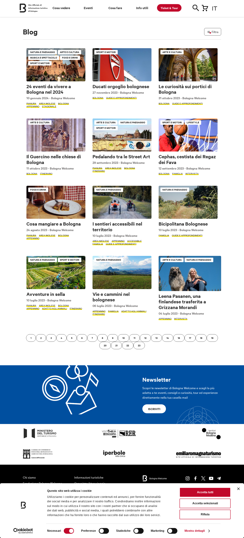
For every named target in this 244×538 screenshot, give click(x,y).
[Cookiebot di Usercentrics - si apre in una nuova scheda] (23, 531)
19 (212, 338)
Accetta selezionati (205, 503)
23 (139, 345)
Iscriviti (154, 409)
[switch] (104, 531)
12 (145, 338)
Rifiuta (205, 514)
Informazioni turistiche (88, 477)
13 (156, 338)
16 (179, 338)
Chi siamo (29, 477)
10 (123, 338)
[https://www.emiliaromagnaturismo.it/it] (198, 459)
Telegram (219, 478)
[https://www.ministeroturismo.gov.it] (40, 438)
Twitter (203, 478)
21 (116, 345)
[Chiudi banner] (238, 489)
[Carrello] (205, 7)
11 (134, 338)
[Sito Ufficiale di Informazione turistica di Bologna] (23, 8)
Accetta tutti (205, 492)
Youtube (211, 478)
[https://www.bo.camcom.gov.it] (38, 459)
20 (105, 345)
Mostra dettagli (195, 530)
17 (190, 338)
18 (201, 338)
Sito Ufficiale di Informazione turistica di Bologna (38, 8)
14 (167, 338)
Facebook (195, 478)
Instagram (187, 478)
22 (127, 345)
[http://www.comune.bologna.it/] (114, 459)
